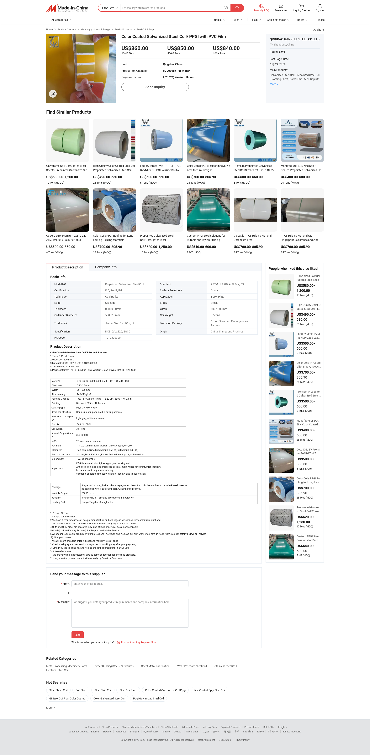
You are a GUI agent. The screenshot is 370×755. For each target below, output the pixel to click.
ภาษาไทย (248, 731)
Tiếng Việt (273, 731)
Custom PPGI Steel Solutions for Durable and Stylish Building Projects (308, 538)
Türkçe (260, 731)
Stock (214, 303)
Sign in (320, 10)
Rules (321, 20)
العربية (205, 731)
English (95, 731)
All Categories (59, 20)
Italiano (166, 731)
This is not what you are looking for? (92, 642)
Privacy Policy (242, 739)
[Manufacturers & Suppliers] (67, 8)
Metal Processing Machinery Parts (66, 666)
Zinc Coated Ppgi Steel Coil (209, 690)
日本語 (227, 731)
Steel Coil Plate (128, 690)
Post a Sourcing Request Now (136, 642)
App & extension (276, 20)
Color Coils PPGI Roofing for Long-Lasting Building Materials (308, 480)
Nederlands (192, 731)
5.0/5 (282, 51)
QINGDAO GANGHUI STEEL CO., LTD (295, 39)
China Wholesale (169, 727)
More (273, 84)
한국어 (216, 731)
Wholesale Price (190, 727)
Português (120, 731)
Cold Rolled (112, 296)
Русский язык (150, 731)
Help (255, 20)
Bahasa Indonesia (292, 731)
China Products (110, 727)
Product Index (251, 727)
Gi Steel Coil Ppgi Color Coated (67, 698)
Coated (215, 290)
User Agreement (206, 739)
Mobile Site (268, 727)
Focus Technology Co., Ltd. (160, 739)
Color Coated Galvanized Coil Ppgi (165, 690)
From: (65, 583)
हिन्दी (237, 731)
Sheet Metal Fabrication (155, 666)
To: (68, 593)
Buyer (235, 20)
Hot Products (91, 727)
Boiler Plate (217, 296)
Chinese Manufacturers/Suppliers (139, 727)
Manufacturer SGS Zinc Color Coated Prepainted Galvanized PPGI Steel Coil (308, 422)
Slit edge (110, 303)
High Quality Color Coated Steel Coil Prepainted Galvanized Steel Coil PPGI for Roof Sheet (308, 307)
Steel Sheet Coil (58, 690)
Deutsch (178, 731)
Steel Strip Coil (102, 690)
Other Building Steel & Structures (114, 666)
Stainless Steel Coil (225, 666)
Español (107, 731)
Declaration (225, 739)
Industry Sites (210, 727)
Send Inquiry (155, 87)
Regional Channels (230, 727)
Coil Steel (81, 690)
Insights (282, 727)
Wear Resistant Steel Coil (192, 666)
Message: (63, 602)
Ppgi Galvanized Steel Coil (148, 698)
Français (134, 731)
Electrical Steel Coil (57, 670)
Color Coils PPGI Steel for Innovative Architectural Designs (308, 365)
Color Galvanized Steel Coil (109, 698)
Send (78, 635)
